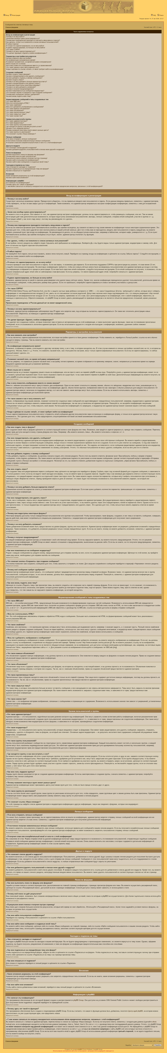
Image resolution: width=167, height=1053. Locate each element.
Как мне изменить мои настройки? (19, 58)
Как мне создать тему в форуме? (18, 74)
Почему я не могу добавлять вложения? (21, 87)
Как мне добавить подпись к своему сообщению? (24, 78)
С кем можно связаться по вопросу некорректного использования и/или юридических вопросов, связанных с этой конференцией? (54, 186)
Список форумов (12, 27)
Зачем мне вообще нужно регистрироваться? (23, 38)
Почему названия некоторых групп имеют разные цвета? (27, 130)
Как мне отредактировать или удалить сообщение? (25, 76)
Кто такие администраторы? (16, 121)
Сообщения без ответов (13, 24)
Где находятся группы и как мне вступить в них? (24, 126)
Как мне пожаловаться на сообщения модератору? (25, 91)
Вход (7, 15)
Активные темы (27, 24)
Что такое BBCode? (13, 101)
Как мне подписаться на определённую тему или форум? (27, 169)
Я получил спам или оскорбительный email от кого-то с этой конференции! (34, 143)
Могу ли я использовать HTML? (17, 103)
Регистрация (15, 15)
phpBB (79, 1049)
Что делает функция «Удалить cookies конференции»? (26, 53)
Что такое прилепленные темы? (18, 112)
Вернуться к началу (12, 208)
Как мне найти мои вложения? (17, 178)
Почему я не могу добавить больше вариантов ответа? (26, 82)
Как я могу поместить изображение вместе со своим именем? (29, 65)
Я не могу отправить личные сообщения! (21, 139)
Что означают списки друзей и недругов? (21, 148)
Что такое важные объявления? (18, 109)
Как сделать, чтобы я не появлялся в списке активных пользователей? (32, 42)
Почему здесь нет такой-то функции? (20, 184)
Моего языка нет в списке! (15, 64)
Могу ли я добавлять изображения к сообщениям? (25, 107)
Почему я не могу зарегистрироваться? (20, 51)
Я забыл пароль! (12, 44)
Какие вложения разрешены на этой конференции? (25, 176)
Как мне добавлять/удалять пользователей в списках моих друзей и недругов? (35, 149)
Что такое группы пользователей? (19, 125)
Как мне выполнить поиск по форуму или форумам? (25, 155)
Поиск (161, 15)
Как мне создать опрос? (15, 80)
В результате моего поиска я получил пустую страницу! (26, 158)
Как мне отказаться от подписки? (18, 171)
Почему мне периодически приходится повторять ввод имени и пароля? (33, 40)
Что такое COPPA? (13, 49)
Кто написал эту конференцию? (18, 183)
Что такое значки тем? (14, 116)
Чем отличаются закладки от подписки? (21, 167)
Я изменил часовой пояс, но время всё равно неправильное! (28, 62)
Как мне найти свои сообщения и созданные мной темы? (27, 162)
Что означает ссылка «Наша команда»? (21, 134)
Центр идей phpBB (135, 1011)
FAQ (154, 15)
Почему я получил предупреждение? (20, 89)
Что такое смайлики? (14, 105)
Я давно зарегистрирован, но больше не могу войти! (25, 48)
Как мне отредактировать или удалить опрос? (23, 83)
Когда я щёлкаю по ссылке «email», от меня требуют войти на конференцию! (34, 69)
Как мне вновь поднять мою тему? (18, 96)
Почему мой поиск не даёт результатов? (21, 156)
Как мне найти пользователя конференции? (22, 160)
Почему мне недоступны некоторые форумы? (23, 85)
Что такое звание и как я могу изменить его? (22, 67)
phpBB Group (78, 1000)
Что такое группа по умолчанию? (18, 132)
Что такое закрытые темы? (16, 114)
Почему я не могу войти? (15, 37)
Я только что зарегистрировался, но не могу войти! (25, 46)
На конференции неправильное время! (20, 60)
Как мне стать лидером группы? (18, 128)
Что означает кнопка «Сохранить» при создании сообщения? (29, 92)
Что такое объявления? (15, 110)
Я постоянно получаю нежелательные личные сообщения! (28, 141)
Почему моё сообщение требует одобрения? (23, 94)
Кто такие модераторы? (15, 123)
